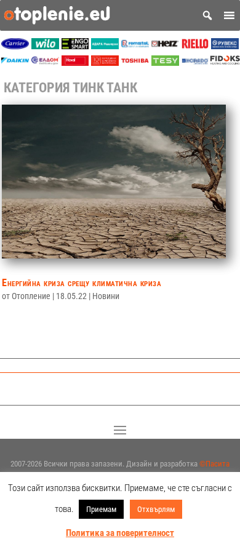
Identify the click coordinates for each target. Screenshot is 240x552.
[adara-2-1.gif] (105, 46)
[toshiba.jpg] (135, 62)
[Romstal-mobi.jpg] (135, 46)
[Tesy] (165, 62)
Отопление (31, 296)
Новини (105, 296)
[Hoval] (75, 62)
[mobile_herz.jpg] (165, 46)
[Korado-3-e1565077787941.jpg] (195, 62)
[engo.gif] (75, 46)
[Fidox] (225, 62)
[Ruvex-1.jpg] (225, 46)
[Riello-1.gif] (195, 46)
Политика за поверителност (120, 532)
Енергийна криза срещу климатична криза (81, 283)
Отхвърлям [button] (156, 509)
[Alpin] (105, 62)
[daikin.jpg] (15, 62)
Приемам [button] (101, 509)
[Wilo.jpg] (45, 46)
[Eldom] (45, 62)
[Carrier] (15, 46)
